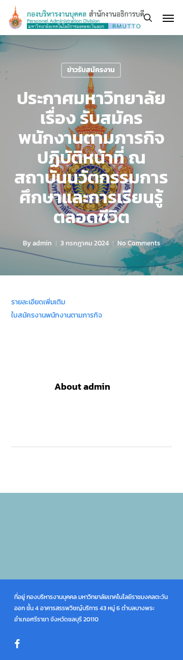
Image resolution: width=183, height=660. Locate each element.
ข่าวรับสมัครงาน (91, 70)
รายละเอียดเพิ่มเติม (38, 302)
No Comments (138, 243)
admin (42, 243)
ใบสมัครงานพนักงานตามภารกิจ (56, 315)
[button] (168, 18)
